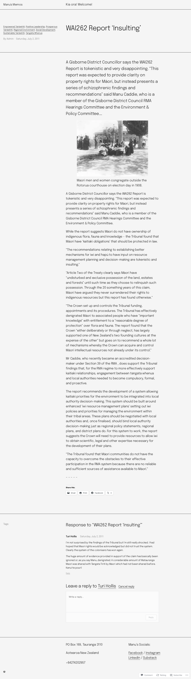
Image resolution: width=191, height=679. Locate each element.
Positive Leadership (35, 27)
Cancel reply (126, 586)
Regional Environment (24, 30)
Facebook (135, 653)
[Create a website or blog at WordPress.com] (4, 672)
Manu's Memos (12, 4)
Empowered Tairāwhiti (14, 27)
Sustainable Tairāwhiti (14, 33)
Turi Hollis (107, 586)
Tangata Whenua (34, 33)
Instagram (153, 653)
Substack (150, 657)
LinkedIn (134, 657)
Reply (68, 573)
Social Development (45, 30)
